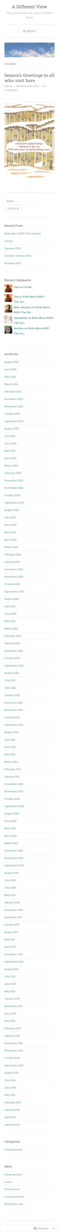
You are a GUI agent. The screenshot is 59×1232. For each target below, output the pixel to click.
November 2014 (13, 1050)
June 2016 (10, 983)
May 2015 (9, 1020)
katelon (19, 328)
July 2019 (9, 880)
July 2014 (9, 1080)
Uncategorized (13, 1149)
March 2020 (11, 843)
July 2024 (10, 517)
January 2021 (12, 776)
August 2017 (11, 932)
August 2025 (11, 428)
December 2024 (13, 480)
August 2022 (11, 672)
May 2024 (10, 532)
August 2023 (11, 598)
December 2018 (13, 909)
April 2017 (10, 946)
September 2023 (14, 591)
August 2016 (11, 969)
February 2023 (12, 635)
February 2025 (12, 472)
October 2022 (12, 658)
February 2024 (12, 554)
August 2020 (11, 813)
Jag (16, 287)
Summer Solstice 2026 (17, 255)
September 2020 (14, 806)
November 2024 (13, 487)
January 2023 (12, 643)
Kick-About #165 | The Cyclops (22, 233)
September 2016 (14, 961)
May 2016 (9, 991)
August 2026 (11, 362)
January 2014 (12, 1109)
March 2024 (11, 547)
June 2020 (10, 821)
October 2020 (12, 798)
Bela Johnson (22, 307)
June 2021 (10, 747)
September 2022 (14, 665)
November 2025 (13, 406)
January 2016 (12, 998)
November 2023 (13, 576)
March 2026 (11, 384)
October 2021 (12, 717)
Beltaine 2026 (12, 263)
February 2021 (12, 769)
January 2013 (12, 1124)
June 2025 (10, 443)
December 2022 (13, 650)
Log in (8, 1181)
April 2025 (10, 458)
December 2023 (13, 569)
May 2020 (10, 828)
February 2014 (12, 1102)
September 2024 (14, 502)
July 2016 (9, 976)
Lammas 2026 (12, 248)
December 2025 (13, 399)
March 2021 (11, 761)
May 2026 (10, 376)
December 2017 (13, 917)
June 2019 (10, 887)
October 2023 (12, 584)
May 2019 (9, 895)
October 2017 (12, 924)
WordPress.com (13, 1204)
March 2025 (11, 465)
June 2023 (10, 613)
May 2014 (9, 1094)
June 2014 (10, 1087)
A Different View (29, 6)
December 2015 (13, 1006)
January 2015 (12, 1035)
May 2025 (10, 450)
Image (8, 86)
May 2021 (9, 754)
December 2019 (13, 850)
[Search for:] (21, 201)
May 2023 (10, 621)
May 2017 (9, 939)
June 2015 (10, 1013)
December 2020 (13, 784)
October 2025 (12, 413)
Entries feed (11, 1189)
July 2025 (10, 436)
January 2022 (12, 695)
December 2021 (13, 702)
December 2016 (13, 954)
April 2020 (10, 835)
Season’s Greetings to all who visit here (29, 77)
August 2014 (11, 1072)
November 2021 (13, 710)
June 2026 (10, 369)
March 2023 (11, 628)
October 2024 (12, 495)
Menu (31, 31)
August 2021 (11, 732)
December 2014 (13, 1043)
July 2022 (10, 680)
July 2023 (10, 606)
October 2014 (12, 1057)
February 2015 (12, 1028)
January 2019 (12, 902)
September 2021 (13, 724)
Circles (8, 241)
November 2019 (13, 858)
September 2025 (14, 421)
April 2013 (10, 1117)
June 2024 (10, 524)
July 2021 (9, 739)
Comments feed (14, 1196)
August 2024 (11, 510)
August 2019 (11, 872)
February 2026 (12, 391)
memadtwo (20, 317)
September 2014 (13, 1065)
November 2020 (13, 791)
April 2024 (10, 539)
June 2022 (10, 687)
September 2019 (14, 865)
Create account (13, 1174)
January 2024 (12, 561)
